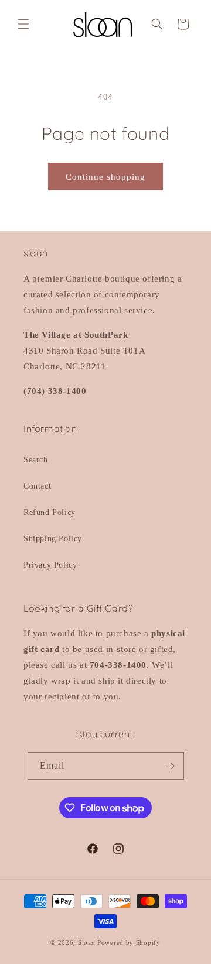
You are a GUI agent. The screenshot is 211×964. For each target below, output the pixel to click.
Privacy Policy (50, 565)
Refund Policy (49, 512)
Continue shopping (105, 176)
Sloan (87, 942)
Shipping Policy (52, 538)
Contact (37, 486)
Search (35, 459)
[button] (23, 24)
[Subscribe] (170, 766)
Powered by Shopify (129, 942)
